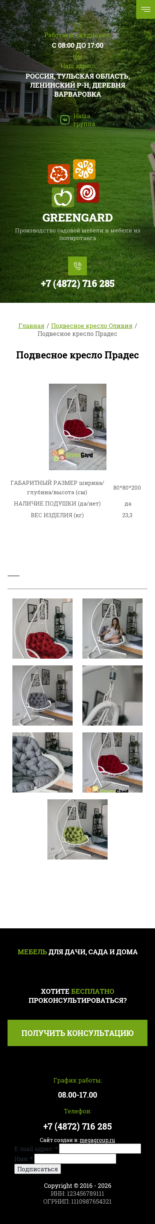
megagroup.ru (97, 1140)
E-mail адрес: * (36, 1149)
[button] (77, 1033)
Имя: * (23, 1159)
